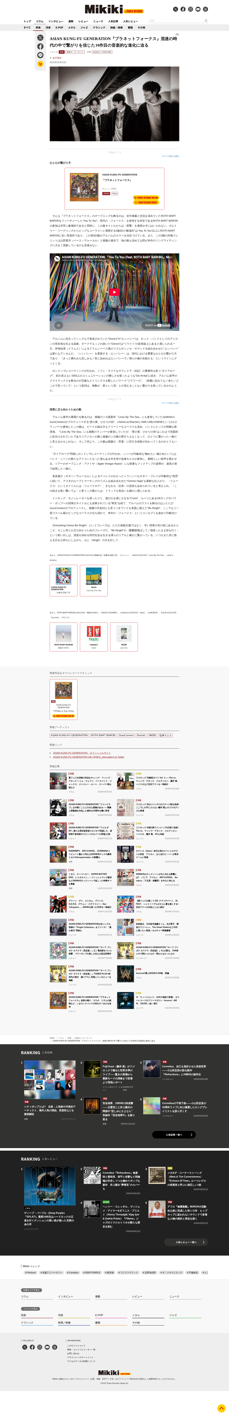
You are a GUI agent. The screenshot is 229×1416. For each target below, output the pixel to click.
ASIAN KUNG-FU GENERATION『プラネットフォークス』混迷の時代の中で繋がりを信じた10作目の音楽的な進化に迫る (104, 1041)
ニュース (98, 21)
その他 (141, 27)
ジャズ (84, 27)
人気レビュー (130, 21)
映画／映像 (116, 27)
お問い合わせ (73, 1353)
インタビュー (55, 21)
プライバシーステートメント (80, 1357)
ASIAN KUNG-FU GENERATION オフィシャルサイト (82, 753)
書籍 (130, 27)
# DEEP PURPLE (91, 1272)
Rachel (141, 735)
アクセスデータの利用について (81, 1361)
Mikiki (52, 1038)
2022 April (107, 52)
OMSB (152, 735)
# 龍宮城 (109, 1272)
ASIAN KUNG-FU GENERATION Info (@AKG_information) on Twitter (88, 757)
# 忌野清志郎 (149, 1272)
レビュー (83, 21)
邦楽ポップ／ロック (75, 52)
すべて (27, 27)
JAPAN (106, 193)
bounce (96, 52)
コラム (39, 21)
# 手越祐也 (192, 1272)
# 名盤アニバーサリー (51, 1272)
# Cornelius (72, 1272)
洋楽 (48, 27)
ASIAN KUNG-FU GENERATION (69, 735)
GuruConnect (126, 735)
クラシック (99, 27)
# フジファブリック (128, 1272)
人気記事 (113, 21)
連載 (70, 21)
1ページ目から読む (170, 156)
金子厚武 (57, 58)
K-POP (59, 27)
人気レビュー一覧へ (186, 1242)
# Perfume (30, 1272)
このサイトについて (76, 1346)
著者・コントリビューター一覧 (81, 1350)
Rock (115, 193)
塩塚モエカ (165, 735)
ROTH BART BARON (103, 735)
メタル (72, 27)
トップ (27, 21)
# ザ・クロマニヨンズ (171, 1272)
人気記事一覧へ (174, 1134)
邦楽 (38, 27)
